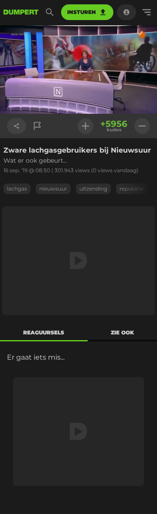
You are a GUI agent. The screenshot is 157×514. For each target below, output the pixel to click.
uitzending (93, 188)
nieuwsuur (53, 188)
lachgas (17, 188)
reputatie (131, 188)
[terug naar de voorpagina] (20, 12)
